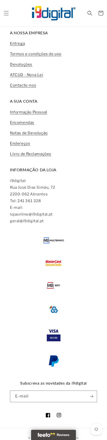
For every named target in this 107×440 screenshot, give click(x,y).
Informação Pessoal (28, 112)
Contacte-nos (23, 85)
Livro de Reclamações (30, 154)
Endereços (20, 143)
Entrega (17, 43)
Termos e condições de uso (35, 54)
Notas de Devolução (29, 133)
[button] (6, 13)
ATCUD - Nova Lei (26, 75)
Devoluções (21, 64)
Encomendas (22, 122)
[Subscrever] (91, 396)
